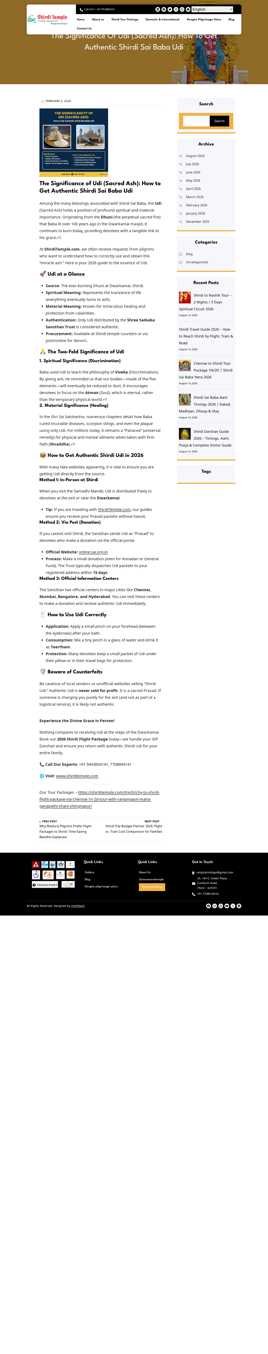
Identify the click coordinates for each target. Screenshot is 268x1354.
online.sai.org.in (93, 552)
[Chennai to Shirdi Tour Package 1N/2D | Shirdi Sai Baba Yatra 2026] (185, 366)
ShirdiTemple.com (114, 509)
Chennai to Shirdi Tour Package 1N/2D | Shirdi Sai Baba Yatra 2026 (206, 370)
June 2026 (193, 172)
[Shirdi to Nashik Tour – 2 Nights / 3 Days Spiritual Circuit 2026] (185, 297)
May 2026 (193, 180)
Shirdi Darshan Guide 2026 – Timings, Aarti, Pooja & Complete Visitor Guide (205, 438)
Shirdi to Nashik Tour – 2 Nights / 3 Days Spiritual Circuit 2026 (205, 302)
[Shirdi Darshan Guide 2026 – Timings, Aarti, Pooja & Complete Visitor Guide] (185, 434)
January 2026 (195, 213)
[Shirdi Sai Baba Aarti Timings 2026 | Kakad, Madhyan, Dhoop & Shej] (185, 400)
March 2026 (194, 197)
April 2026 (193, 189)
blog (189, 254)
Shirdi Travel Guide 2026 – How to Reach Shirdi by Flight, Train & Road (206, 336)
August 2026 (195, 156)
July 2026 (192, 164)
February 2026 (196, 205)
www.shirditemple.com (77, 775)
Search (219, 121)
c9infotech (78, 906)
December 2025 (197, 221)
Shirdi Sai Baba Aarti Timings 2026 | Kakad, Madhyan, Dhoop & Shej (205, 404)
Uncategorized (197, 262)
